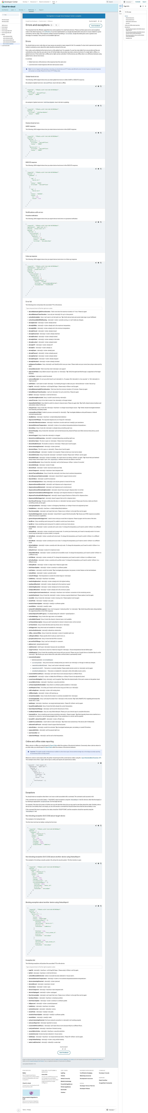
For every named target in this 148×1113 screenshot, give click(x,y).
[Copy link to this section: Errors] (32, 41)
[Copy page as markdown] (56, 25)
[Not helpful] (101, 21)
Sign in (144, 1)
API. (91, 758)
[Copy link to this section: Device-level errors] (40, 123)
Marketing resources (85, 1075)
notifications (47, 31)
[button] (10, 27)
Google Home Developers (31, 21)
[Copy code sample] (101, 86)
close (145, 6)
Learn (12, 10)
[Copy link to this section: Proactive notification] (39, 216)
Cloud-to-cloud (8, 6)
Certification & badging (86, 1073)
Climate (63, 1075)
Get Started (5, 10)
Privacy (29, 1109)
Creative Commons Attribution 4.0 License (64, 1059)
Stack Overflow (103, 1080)
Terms (24, 1109)
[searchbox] (10, 15)
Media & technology (66, 1081)
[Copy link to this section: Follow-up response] (38, 256)
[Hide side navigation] (18, 1110)
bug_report (141, 6)
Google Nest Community (105, 1083)
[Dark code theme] (98, 86)
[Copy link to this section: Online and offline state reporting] (55, 742)
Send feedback (95, 26)
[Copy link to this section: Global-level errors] (40, 77)
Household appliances (66, 1084)
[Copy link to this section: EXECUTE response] (38, 162)
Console (137, 2)
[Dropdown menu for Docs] (57, 2)
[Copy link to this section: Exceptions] (36, 793)
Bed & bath (63, 1089)
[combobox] (113, 1)
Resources (33, 2)
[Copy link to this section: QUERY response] (36, 126)
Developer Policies (85, 1088)
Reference (31, 10)
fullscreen (143, 6)
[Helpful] (99, 21)
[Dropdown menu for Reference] (36, 10)
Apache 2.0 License (97, 1059)
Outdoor (63, 1092)
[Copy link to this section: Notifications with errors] (44, 212)
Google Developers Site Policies (37, 1061)
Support (41, 10)
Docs (53, 2)
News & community (44, 2)
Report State (53, 745)
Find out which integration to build (30, 1098)
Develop (25, 2)
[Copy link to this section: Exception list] (36, 960)
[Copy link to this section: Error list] (33, 302)
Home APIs (44, 1074)
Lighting (63, 1073)
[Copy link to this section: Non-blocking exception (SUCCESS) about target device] (66, 816)
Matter (24, 1073)
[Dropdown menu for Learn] (16, 10)
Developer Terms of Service (87, 1085)
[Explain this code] (96, 86)
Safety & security (65, 1078)
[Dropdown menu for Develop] (25, 10)
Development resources (86, 1078)
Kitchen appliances (66, 1087)
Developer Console (104, 1073)
